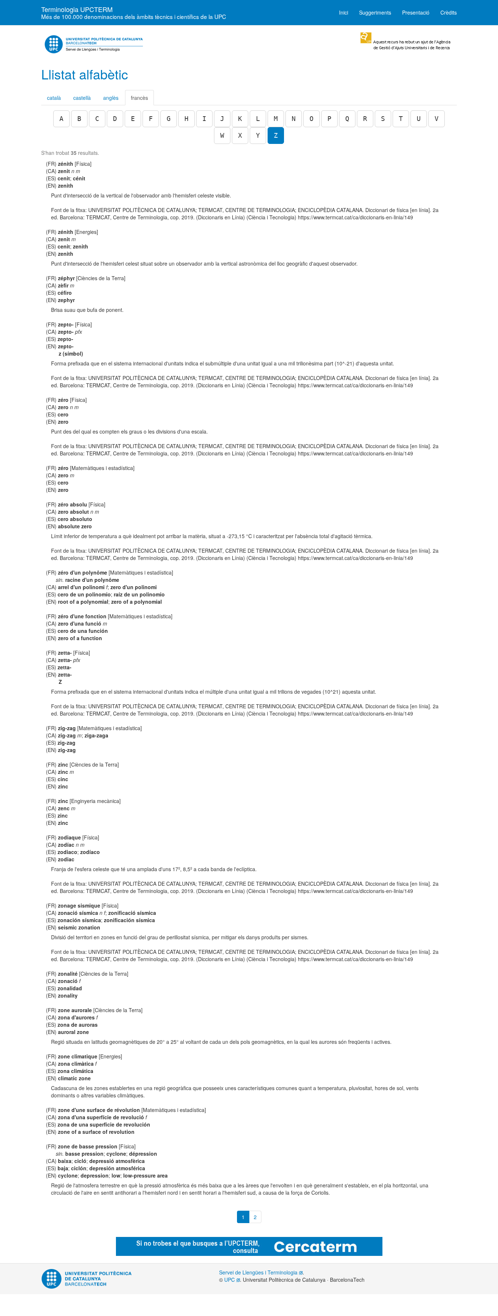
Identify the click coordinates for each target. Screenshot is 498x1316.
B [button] (79, 118)
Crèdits (448, 12)
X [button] (240, 135)
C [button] (97, 118)
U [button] (419, 118)
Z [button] (276, 135)
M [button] (276, 118)
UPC (230, 1279)
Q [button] (347, 118)
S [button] (383, 118)
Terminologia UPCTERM (133, 11)
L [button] (258, 118)
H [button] (186, 118)
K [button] (240, 118)
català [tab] (54, 97)
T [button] (401, 118)
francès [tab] (139, 97)
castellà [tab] (82, 97)
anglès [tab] (110, 97)
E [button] (133, 118)
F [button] (151, 118)
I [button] (204, 118)
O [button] (312, 118)
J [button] (222, 118)
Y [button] (258, 135)
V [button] (437, 118)
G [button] (169, 118)
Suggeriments (375, 12)
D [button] (115, 118)
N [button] (294, 118)
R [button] (365, 118)
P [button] (329, 118)
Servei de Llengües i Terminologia (259, 1272)
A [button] (61, 118)
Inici (343, 12)
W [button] (222, 135)
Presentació (415, 12)
